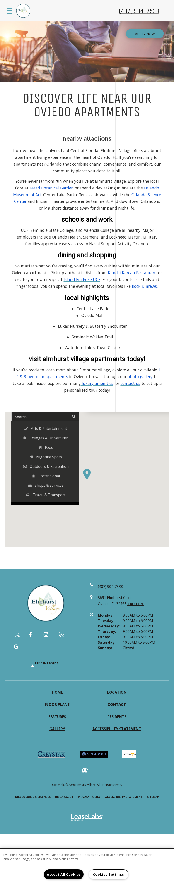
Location (117, 692)
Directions (135, 604)
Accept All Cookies (64, 874)
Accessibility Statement (116, 728)
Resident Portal (47, 663)
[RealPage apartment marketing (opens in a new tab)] (87, 817)
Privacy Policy (89, 797)
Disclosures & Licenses (33, 797)
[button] (87, 474)
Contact (117, 704)
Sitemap (153, 797)
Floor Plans (57, 704)
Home (57, 692)
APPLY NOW (145, 33)
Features (57, 716)
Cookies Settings (108, 874)
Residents (116, 716)
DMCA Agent (64, 797)
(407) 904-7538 (139, 10)
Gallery (57, 728)
